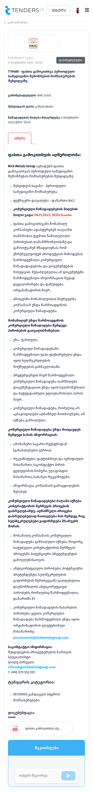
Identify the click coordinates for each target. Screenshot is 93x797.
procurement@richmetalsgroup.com (40, 638)
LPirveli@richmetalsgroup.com (32, 667)
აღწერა (19, 138)
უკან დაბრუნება (17, 22)
